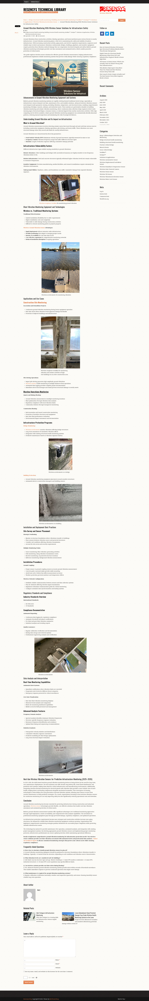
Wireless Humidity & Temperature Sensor (112, 166)
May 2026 (102, 107)
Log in (101, 191)
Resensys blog (27, 999)
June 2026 (103, 105)
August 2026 (103, 100)
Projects (26, 2)
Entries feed (103, 194)
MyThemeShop (54, 999)
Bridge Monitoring (29, 426)
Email (57, 963)
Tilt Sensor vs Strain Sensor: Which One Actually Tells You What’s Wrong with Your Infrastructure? (112, 63)
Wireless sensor (35, 806)
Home (25, 20)
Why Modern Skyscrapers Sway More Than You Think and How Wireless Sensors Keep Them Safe (111, 69)
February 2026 (104, 115)
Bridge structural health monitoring (40, 20)
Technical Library (35, 2)
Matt (26, 30)
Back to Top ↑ (122, 999)
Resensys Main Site (106, 13)
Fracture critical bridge (107, 145)
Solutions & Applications (83, 32)
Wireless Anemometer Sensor (109, 160)
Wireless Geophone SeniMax (48, 203)
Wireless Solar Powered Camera (109, 169)
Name (57, 960)
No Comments (41, 36)
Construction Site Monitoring (35, 302)
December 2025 (104, 117)
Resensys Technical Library (44, 9)
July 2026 (102, 102)
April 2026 (103, 110)
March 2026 (103, 112)
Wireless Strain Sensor (107, 171)
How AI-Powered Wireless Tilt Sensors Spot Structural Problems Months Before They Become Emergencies (112, 49)
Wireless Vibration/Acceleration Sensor (45, 22)
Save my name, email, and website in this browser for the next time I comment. (49, 971)
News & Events (104, 147)
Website (58, 967)
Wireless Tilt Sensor (106, 174)
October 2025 (104, 122)
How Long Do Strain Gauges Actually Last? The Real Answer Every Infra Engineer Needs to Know (112, 76)
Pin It (16, 32)
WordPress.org (104, 199)
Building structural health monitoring (63, 20)
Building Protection (29, 475)
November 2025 (104, 120)
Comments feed (104, 196)
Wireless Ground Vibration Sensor (34, 227)
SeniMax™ (79, 20)
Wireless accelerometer (33, 429)
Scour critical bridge (106, 150)
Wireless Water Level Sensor (108, 179)
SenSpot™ (87, 20)
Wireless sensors (31, 383)
